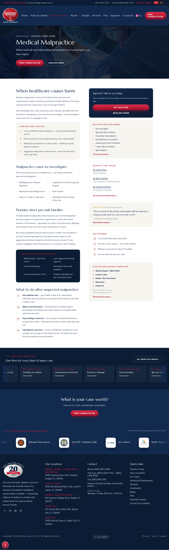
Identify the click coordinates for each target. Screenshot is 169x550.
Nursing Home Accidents (107, 139)
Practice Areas (59, 15)
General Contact (138, 499)
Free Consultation (155, 15)
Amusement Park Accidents (108, 143)
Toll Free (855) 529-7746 (123, 3)
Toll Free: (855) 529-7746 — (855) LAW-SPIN (104, 474)
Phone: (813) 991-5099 (98, 469)
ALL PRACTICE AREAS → (148, 359)
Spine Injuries (101, 150)
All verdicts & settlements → (105, 196)
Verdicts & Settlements (141, 480)
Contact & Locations (140, 503)
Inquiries (115, 15)
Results (86, 15)
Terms (154, 536)
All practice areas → (101, 154)
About (74, 15)
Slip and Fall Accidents (105, 132)
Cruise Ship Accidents (105, 146)
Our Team (135, 476)
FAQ (105, 15)
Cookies (162, 536)
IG (140, 15)
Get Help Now (121, 107)
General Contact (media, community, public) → (105, 484)
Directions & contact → (103, 297)
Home (25, 15)
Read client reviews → (102, 222)
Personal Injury (102, 129)
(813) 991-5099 (143, 3)
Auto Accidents (39, 15)
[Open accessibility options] (5, 544)
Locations (128, 15)
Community (135, 488)
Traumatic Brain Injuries (106, 136)
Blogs (133, 492)
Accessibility (102, 537)
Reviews (96, 15)
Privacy (145, 536)
